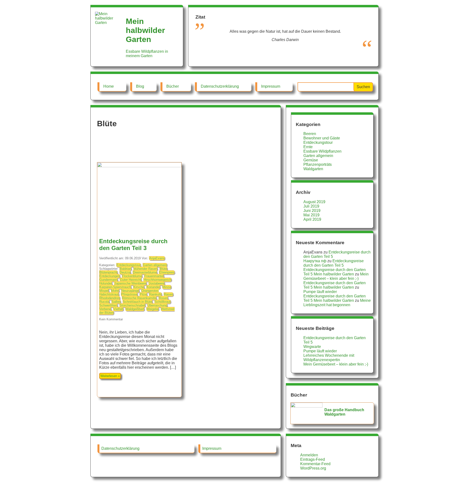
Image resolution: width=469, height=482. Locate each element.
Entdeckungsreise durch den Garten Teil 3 (133, 244)
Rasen (168, 294)
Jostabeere (156, 283)
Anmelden (309, 455)
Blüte (163, 269)
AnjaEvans (157, 258)
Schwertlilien (108, 305)
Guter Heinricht (130, 280)
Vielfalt (118, 309)
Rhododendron (109, 298)
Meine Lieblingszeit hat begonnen (337, 302)
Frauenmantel (154, 276)
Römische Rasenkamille (139, 298)
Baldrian (125, 269)
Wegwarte (312, 347)
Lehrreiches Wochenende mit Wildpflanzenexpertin (328, 357)
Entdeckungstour (128, 265)
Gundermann (108, 280)
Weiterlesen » (110, 376)
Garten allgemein (155, 265)
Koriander (153, 287)
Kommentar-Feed (315, 464)
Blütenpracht (108, 272)
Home (108, 86)
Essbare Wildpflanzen (322, 151)
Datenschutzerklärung (220, 86)
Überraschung (157, 305)
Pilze (143, 294)
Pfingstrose (129, 294)
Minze (166, 287)
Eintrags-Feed (312, 459)
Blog (140, 86)
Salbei (116, 302)
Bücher (172, 86)
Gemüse (310, 160)
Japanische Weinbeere (130, 283)
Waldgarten (313, 169)
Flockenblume (132, 276)
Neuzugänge (130, 291)
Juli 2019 (311, 206)
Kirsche (138, 287)
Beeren (309, 134)
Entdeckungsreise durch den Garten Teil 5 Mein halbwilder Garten (334, 272)
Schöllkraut (163, 302)
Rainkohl (155, 294)
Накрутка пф (314, 261)
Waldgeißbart (135, 309)
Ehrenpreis (166, 272)
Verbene (105, 309)
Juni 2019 (311, 211)
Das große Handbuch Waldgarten (344, 412)
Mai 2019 (311, 215)
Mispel (104, 291)
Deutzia (125, 272)
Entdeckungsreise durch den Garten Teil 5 (333, 263)
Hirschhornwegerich (157, 280)
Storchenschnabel (132, 305)
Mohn (115, 291)
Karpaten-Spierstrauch (115, 287)
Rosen (163, 298)
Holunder (105, 283)
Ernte (308, 147)
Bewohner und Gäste (321, 138)
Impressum (270, 86)
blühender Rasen (145, 269)
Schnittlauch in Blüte (137, 302)
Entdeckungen (109, 276)
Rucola (104, 302)
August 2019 (314, 202)
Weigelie (153, 309)
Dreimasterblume (145, 272)
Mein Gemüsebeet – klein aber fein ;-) (336, 276)
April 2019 (312, 219)
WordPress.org (313, 468)
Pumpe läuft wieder (320, 292)
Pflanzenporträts (317, 164)
